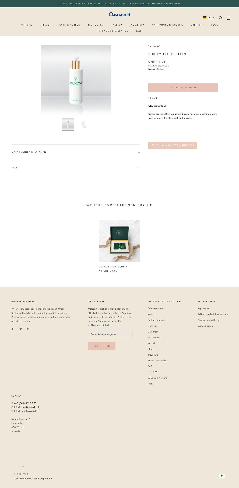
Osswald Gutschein (113, 266)
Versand (165, 65)
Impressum (203, 308)
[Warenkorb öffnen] (228, 18)
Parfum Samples (156, 320)
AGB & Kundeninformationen (213, 314)
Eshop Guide (45, 478)
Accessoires (154, 337)
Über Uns (152, 326)
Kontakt (151, 314)
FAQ (14, 167)
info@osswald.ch (30, 407)
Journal (151, 343)
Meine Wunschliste (157, 360)
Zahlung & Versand (157, 378)
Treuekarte (153, 354)
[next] (228, 243)
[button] (209, 18)
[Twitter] (20, 329)
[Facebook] (12, 329)
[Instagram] (28, 329)
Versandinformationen (29, 152)
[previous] (11, 243)
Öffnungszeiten (155, 308)
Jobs (150, 383)
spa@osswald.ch (30, 411)
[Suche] (221, 18)
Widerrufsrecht (205, 326)
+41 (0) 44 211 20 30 (25, 403)
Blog (150, 349)
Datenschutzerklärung (209, 320)
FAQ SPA (152, 372)
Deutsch (19, 466)
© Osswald (21, 474)
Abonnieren (101, 346)
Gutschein (153, 331)
